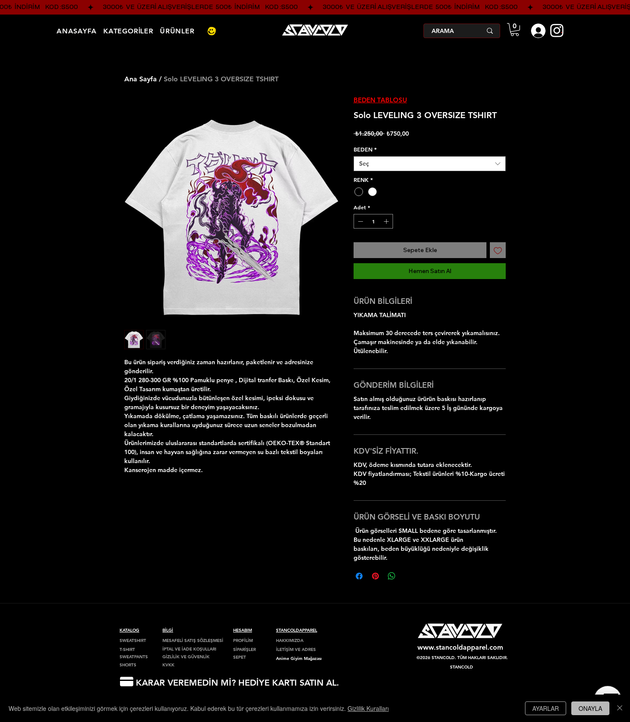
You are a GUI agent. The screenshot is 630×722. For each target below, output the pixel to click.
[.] (536, 31)
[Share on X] (408, 576)
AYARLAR (545, 708)
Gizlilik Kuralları (368, 708)
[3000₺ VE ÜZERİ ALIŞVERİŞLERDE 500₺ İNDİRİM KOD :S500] (315, 7)
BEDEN (365, 149)
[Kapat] (620, 708)
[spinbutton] (373, 221)
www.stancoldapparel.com (460, 647)
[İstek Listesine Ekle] (498, 250)
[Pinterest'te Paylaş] (375, 576)
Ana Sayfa (140, 79)
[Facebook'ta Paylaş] (359, 576)
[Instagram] (557, 30)
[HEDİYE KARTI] (126, 681)
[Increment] (387, 221)
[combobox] (430, 163)
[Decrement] (359, 221)
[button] (514, 29)
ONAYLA (590, 708)
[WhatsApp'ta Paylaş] (392, 576)
